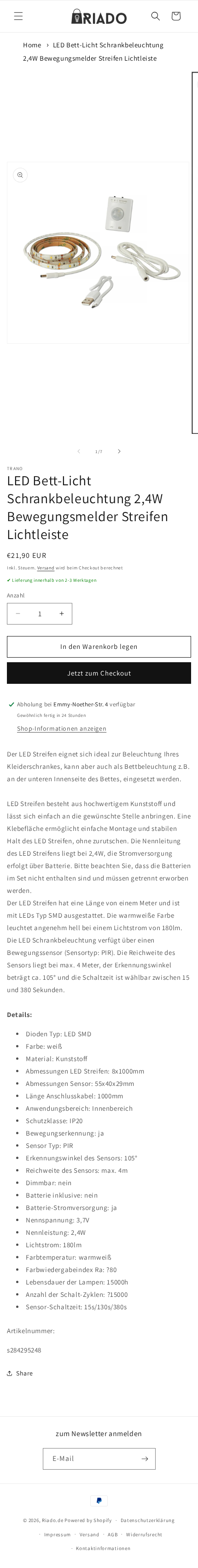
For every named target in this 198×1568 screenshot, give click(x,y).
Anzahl (15, 595)
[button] (18, 16)
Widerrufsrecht (144, 1534)
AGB (112, 1534)
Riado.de (53, 1520)
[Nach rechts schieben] (119, 451)
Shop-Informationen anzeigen (61, 728)
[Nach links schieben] (79, 451)
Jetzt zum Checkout (99, 673)
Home (32, 44)
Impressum (57, 1534)
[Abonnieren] (145, 1459)
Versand (46, 568)
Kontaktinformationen (103, 1548)
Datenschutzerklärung (148, 1520)
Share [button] (24, 1373)
